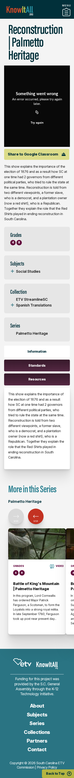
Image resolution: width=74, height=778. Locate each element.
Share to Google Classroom (33, 154)
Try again (37, 122)
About (37, 706)
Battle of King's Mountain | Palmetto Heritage (36, 586)
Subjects (37, 715)
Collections (37, 17)
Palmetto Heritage (32, 333)
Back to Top (55, 773)
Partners (37, 741)
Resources (37, 379)
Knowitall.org (20, 10)
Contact (37, 749)
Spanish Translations (34, 305)
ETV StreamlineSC (32, 299)
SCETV (22, 662)
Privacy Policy (47, 767)
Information (37, 351)
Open (12, 271)
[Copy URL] (37, 112)
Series (36, 723)
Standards (37, 365)
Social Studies (28, 271)
